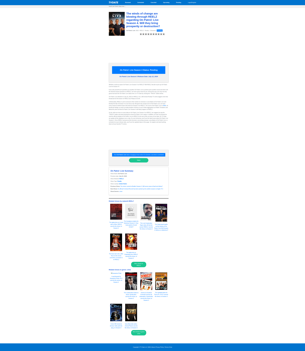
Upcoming (166, 2)
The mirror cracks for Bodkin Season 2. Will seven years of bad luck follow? (141, 186)
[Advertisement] (139, 50)
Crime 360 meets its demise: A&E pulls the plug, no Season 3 (116, 325)
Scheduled (140, 2)
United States (123, 183)
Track (138, 160)
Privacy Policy (160, 347)
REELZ (121, 178)
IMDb (164, 105)
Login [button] (189, 2)
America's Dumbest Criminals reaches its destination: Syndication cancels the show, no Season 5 (146, 296)
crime (120, 191)
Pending (178, 2)
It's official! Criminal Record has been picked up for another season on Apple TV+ (140, 189)
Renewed (128, 2)
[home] (113, 3)
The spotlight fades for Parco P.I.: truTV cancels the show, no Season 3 (161, 294)
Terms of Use (168, 347)
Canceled (153, 2)
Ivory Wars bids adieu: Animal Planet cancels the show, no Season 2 (131, 325)
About (153, 347)
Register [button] (193, 2)
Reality (119, 181)
